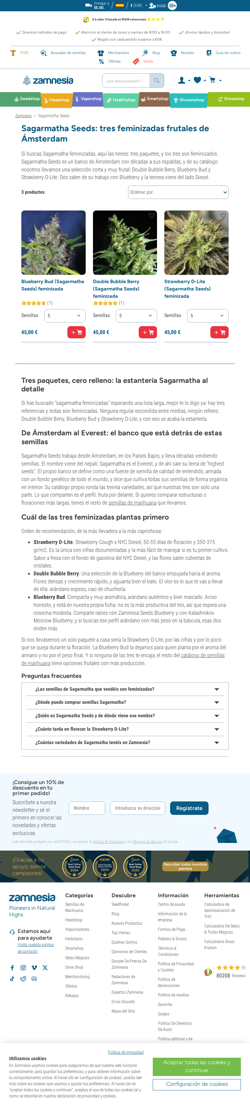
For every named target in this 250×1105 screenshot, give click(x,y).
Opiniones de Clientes (129, 951)
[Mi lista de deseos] (199, 80)
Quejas (163, 1013)
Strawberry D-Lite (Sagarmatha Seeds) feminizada (187, 289)
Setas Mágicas (77, 957)
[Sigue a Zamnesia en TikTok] (12, 979)
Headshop (73, 919)
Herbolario (74, 938)
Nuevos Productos (127, 923)
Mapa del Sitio (123, 1011)
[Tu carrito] (217, 80)
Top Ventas (121, 932)
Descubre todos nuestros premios (185, 866)
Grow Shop (74, 967)
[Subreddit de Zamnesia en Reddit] (23, 979)
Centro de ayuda (171, 904)
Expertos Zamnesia (127, 992)
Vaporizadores (77, 929)
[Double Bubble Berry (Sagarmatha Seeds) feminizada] (125, 243)
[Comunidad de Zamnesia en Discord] (34, 979)
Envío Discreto (123, 1001)
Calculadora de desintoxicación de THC (219, 910)
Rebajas (72, 995)
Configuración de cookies (197, 1084)
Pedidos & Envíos (172, 938)
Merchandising (77, 976)
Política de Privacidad (108, 842)
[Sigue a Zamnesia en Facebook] (12, 968)
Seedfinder (120, 904)
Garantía (165, 1004)
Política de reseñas (173, 994)
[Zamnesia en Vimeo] (34, 968)
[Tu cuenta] (184, 80)
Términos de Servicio (147, 842)
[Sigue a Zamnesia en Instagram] (23, 968)
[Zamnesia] (56, 80)
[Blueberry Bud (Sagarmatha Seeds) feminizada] (53, 243)
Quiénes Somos (124, 942)
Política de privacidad (126, 1052)
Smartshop (74, 948)
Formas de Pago (171, 929)
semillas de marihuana (132, 502)
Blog (115, 913)
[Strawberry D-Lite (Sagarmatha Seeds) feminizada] (196, 243)
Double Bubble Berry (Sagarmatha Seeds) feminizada (116, 289)
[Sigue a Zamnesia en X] (45, 968)
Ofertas (71, 986)
